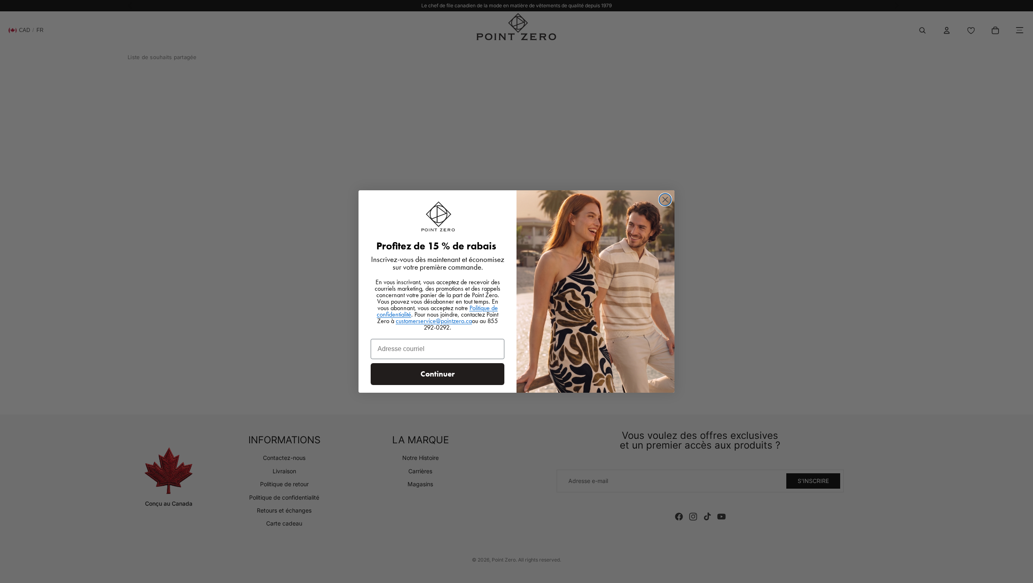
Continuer (437, 374)
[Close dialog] (665, 200)
